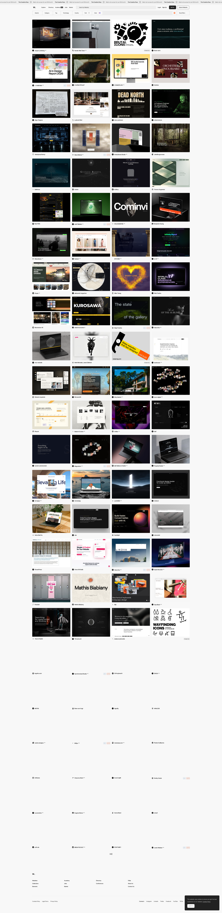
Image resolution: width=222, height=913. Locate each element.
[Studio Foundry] (91, 865)
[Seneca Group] (51, 553)
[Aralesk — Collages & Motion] (171, 692)
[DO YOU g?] (131, 796)
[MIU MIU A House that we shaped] (91, 138)
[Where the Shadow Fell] (91, 276)
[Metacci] (171, 484)
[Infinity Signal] (171, 242)
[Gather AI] (171, 518)
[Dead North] (131, 103)
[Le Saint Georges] (91, 103)
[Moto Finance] (171, 449)
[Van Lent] (91, 622)
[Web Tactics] (171, 276)
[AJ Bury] (131, 173)
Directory (51, 7)
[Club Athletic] (51, 242)
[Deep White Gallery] (91, 761)
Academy (59, 7)
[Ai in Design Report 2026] (51, 68)
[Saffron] (131, 415)
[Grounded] (171, 138)
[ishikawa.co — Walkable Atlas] (51, 761)
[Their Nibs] (91, 242)
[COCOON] (91, 68)
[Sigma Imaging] (91, 34)
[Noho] (91, 796)
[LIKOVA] (131, 553)
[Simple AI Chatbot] (91, 553)
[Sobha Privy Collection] (171, 311)
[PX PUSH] (171, 830)
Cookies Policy (206, 901)
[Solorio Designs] (51, 726)
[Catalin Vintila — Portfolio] (171, 865)
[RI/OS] (51, 380)
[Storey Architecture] (131, 380)
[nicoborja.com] (131, 726)
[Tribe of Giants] (91, 380)
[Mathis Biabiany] (91, 588)
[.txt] (131, 138)
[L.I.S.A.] (51, 796)
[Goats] (91, 346)
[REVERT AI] (171, 34)
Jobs (66, 7)
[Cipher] (91, 449)
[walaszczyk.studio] (131, 622)
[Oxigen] (51, 173)
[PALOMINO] (131, 449)
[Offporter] (91, 415)
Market (71, 7)
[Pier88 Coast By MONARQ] (91, 484)
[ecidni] (51, 449)
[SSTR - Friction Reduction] (171, 761)
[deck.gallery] (171, 796)
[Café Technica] (171, 588)
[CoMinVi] (131, 207)
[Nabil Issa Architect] (51, 865)
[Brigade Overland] (51, 276)
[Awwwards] (34, 7)
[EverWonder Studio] (171, 553)
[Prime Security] (91, 830)
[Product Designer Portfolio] (51, 415)
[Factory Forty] (51, 518)
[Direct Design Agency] (131, 68)
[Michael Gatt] (91, 657)
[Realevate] (51, 484)
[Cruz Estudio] (51, 346)
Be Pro (172, 7)
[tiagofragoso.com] (51, 103)
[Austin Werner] (51, 622)
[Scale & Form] (51, 830)
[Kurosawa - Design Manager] (91, 311)
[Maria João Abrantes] (91, 518)
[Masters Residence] (171, 657)
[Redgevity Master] (131, 865)
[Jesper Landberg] (51, 34)
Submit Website (183, 7)
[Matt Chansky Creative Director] (51, 311)
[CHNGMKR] (171, 726)
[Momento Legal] (131, 242)
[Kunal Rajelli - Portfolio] (131, 761)
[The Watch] (91, 726)
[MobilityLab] (171, 346)
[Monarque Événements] (171, 68)
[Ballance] (51, 692)
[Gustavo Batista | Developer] (91, 173)
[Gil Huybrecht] (131, 657)
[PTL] (171, 380)
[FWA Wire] (51, 207)
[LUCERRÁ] (131, 484)
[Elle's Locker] (51, 588)
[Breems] (91, 692)
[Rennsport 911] (131, 692)
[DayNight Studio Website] (131, 518)
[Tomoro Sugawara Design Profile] (171, 173)
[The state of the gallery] (131, 311)
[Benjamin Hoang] (171, 207)
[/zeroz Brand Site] (91, 207)
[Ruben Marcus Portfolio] (171, 103)
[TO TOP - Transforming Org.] (51, 657)
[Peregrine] (51, 138)
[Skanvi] (131, 830)
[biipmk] (131, 588)
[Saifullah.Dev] (171, 415)
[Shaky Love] (131, 276)
